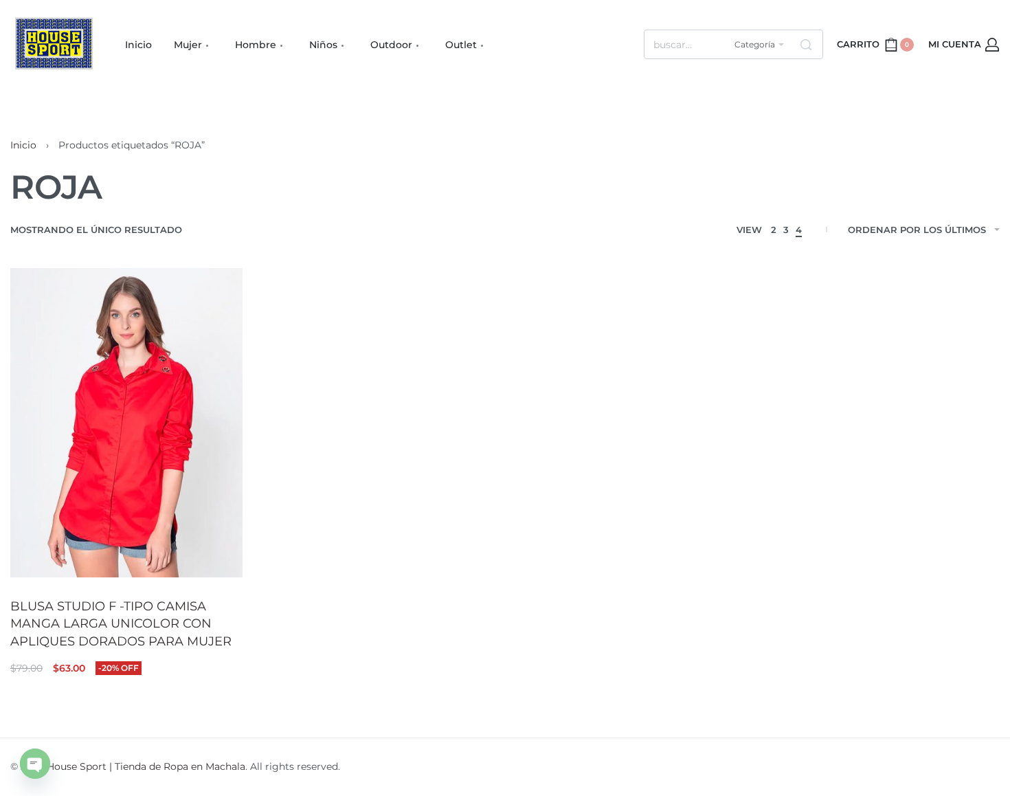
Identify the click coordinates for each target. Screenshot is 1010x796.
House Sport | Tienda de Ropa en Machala (146, 766)
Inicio (23, 145)
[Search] (806, 44)
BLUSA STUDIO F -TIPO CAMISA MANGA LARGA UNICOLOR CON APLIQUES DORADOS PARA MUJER (121, 623)
